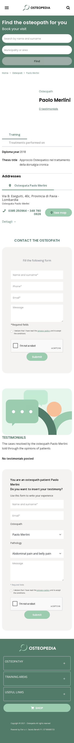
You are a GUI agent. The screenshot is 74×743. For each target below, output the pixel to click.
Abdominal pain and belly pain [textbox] (31, 553)
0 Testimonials (48, 109)
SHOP (38, 708)
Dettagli (7, 221)
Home (5, 73)
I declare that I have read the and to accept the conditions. (37, 591)
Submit (37, 357)
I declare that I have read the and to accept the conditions (37, 332)
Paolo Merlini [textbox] (21, 534)
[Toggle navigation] (6, 7)
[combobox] (37, 534)
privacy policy (43, 590)
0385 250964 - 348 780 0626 (24, 212)
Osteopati (17, 73)
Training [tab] (14, 134)
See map (59, 213)
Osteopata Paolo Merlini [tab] (30, 185)
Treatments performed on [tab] (27, 143)
